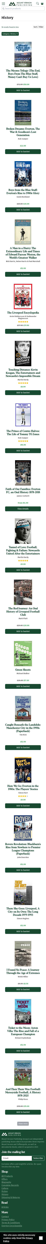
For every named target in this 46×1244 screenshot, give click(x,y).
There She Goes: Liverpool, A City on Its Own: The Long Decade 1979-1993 (23, 911)
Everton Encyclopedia (12, 1226)
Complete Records (10, 1185)
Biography (6, 1182)
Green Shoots (23, 670)
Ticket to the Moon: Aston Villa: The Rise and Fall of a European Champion (23, 1031)
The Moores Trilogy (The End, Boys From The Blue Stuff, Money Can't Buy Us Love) (23, 73)
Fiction (5, 1191)
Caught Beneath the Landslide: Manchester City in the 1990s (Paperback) (23, 728)
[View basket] (42, 3)
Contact (5, 1216)
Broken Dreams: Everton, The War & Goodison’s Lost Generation (23, 132)
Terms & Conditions (11, 1223)
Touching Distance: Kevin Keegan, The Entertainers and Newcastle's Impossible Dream (23, 373)
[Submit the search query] (3, 8)
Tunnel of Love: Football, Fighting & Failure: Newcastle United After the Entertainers (23, 550)
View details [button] (23, 509)
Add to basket (23, 90)
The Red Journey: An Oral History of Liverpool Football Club (23, 611)
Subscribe (38, 1158)
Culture (5, 1188)
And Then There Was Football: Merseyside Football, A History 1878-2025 (23, 1092)
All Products (7, 1176)
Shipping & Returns (11, 1197)
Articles (5, 1207)
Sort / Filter (38, 27)
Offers (5, 1179)
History (5, 1194)
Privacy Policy (8, 1219)
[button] (3, 4)
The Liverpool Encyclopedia (23, 313)
